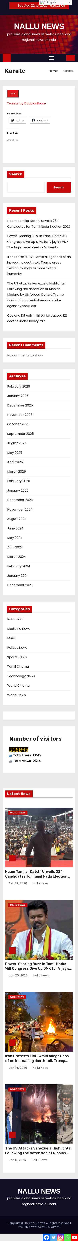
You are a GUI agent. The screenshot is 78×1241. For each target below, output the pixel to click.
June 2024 (15, 528)
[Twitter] (53, 1237)
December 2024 (20, 500)
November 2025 (19, 414)
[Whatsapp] (67, 1237)
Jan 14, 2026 (18, 1068)
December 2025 (20, 405)
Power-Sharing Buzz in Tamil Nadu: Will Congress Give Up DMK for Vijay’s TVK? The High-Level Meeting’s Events (37, 242)
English (51, 2)
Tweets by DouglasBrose (26, 103)
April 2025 (15, 462)
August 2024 (17, 519)
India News (15, 619)
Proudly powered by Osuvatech (39, 1227)
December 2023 (20, 585)
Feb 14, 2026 (18, 883)
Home (53, 71)
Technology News (21, 676)
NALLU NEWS (39, 26)
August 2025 (16, 443)
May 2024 (14, 537)
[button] (60, 57)
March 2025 (16, 471)
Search (15, 174)
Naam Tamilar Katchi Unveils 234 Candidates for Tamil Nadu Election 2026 (36, 876)
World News (16, 695)
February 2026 (18, 386)
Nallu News (40, 883)
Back (12, 93)
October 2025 (18, 424)
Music (11, 638)
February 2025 (18, 481)
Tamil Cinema (18, 666)
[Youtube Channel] (74, 1237)
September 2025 (20, 433)
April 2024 (15, 547)
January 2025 (17, 490)
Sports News (17, 657)
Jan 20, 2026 (19, 975)
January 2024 (18, 575)
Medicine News (18, 628)
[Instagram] (60, 1237)
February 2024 (18, 566)
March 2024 (16, 556)
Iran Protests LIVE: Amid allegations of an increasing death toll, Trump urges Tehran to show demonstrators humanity (38, 1063)
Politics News (17, 647)
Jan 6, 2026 (18, 1160)
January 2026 (17, 396)
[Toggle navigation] (51, 58)
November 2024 (20, 509)
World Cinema (18, 685)
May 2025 (14, 452)
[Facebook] (46, 1237)
